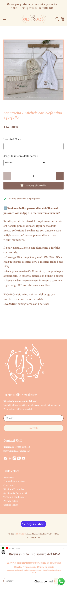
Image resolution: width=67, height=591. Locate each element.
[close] (3, 552)
